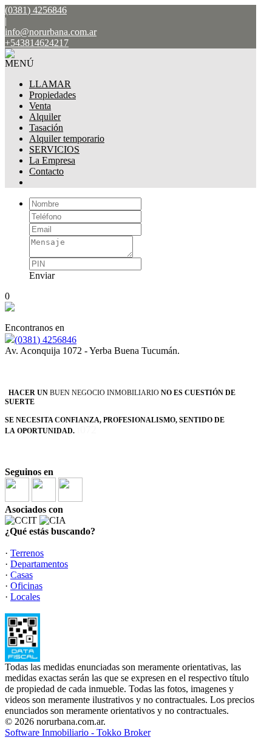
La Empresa (52, 160)
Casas (21, 575)
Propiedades (52, 95)
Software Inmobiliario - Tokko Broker (78, 732)
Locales (25, 596)
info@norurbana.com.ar (51, 32)
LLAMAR (50, 84)
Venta (40, 106)
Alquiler (45, 117)
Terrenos (27, 553)
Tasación (46, 127)
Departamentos (39, 564)
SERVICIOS (54, 149)
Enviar (42, 275)
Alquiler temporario (66, 138)
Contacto (46, 171)
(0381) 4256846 (45, 340)
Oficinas (26, 586)
